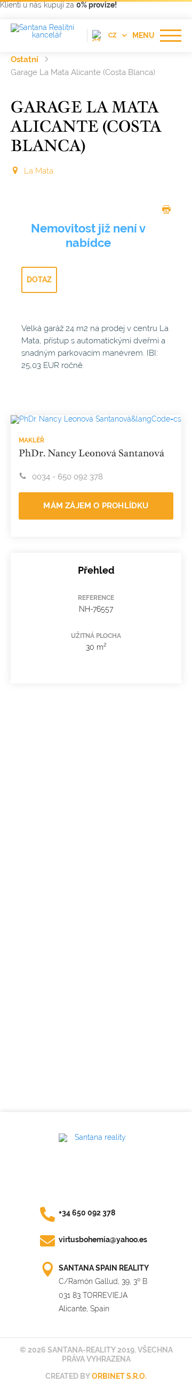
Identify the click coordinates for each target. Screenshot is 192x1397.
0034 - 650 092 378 (67, 477)
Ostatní (24, 59)
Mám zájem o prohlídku (95, 505)
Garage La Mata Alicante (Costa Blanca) (83, 72)
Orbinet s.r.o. (119, 1376)
